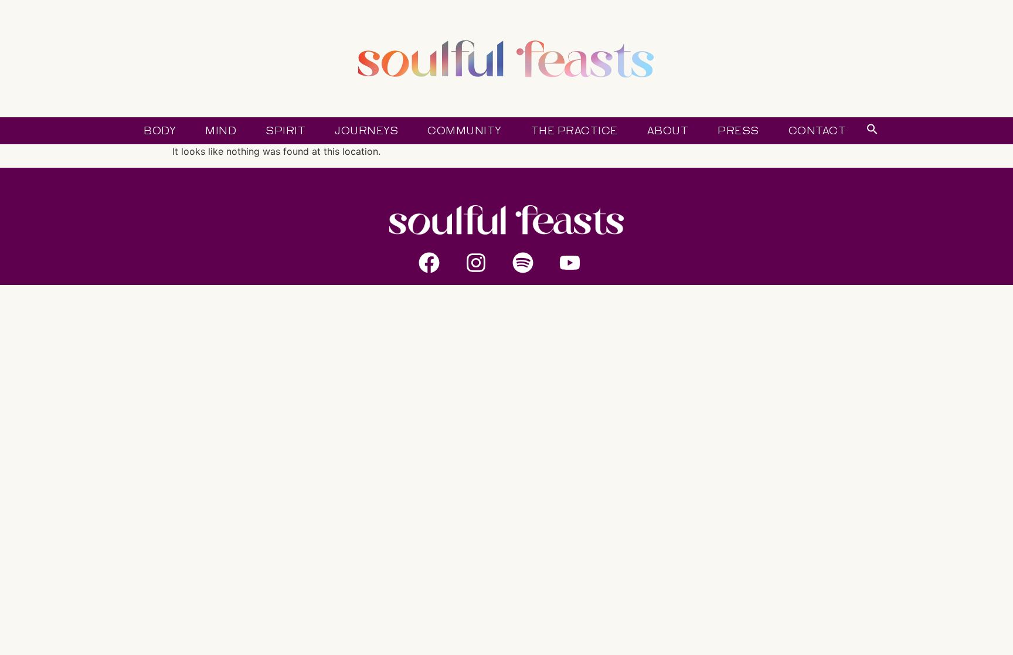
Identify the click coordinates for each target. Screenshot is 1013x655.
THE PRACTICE (574, 131)
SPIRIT (285, 131)
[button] (872, 131)
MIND (220, 131)
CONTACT (817, 131)
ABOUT (668, 131)
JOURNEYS (366, 131)
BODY (160, 131)
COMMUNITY (464, 131)
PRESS (738, 131)
